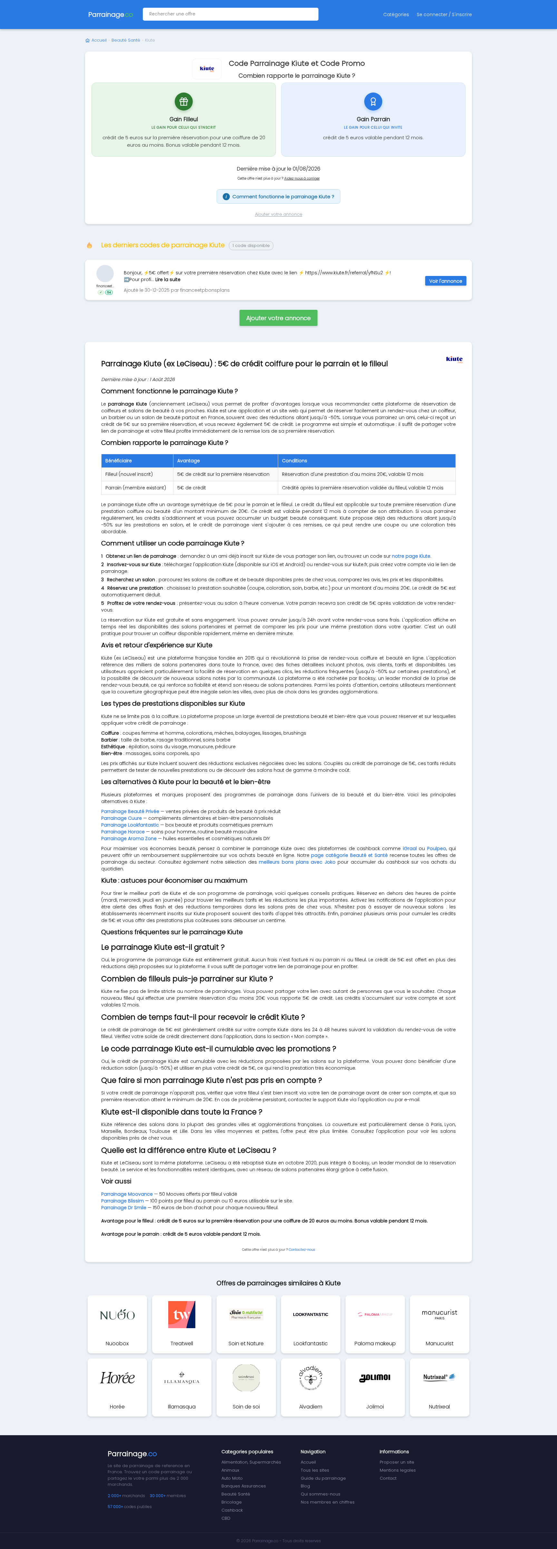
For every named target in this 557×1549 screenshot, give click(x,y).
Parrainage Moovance (127, 1194)
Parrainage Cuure (121, 818)
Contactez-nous (302, 1249)
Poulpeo (436, 848)
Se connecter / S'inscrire (444, 14)
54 (109, 292)
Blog (305, 1486)
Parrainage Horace (123, 831)
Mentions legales (398, 1470)
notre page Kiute (411, 556)
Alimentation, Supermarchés (251, 1462)
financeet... (105, 286)
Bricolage (231, 1502)
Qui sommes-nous (320, 1494)
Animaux (230, 1470)
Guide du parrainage (323, 1478)
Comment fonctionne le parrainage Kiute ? (280, 196)
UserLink (105, 273)
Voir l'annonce (445, 281)
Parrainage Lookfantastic (130, 825)
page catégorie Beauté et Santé (349, 855)
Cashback (232, 1510)
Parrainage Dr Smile (123, 1207)
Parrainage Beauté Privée (130, 811)
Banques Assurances (243, 1486)
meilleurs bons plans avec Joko (297, 862)
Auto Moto (232, 1478)
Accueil (99, 40)
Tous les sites (315, 1470)
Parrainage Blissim (122, 1201)
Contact (388, 1478)
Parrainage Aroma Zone (129, 838)
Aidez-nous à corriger (302, 178)
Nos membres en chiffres (328, 1502)
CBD (225, 1518)
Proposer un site (397, 1462)
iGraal (410, 848)
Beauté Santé (126, 40)
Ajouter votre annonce (278, 214)
